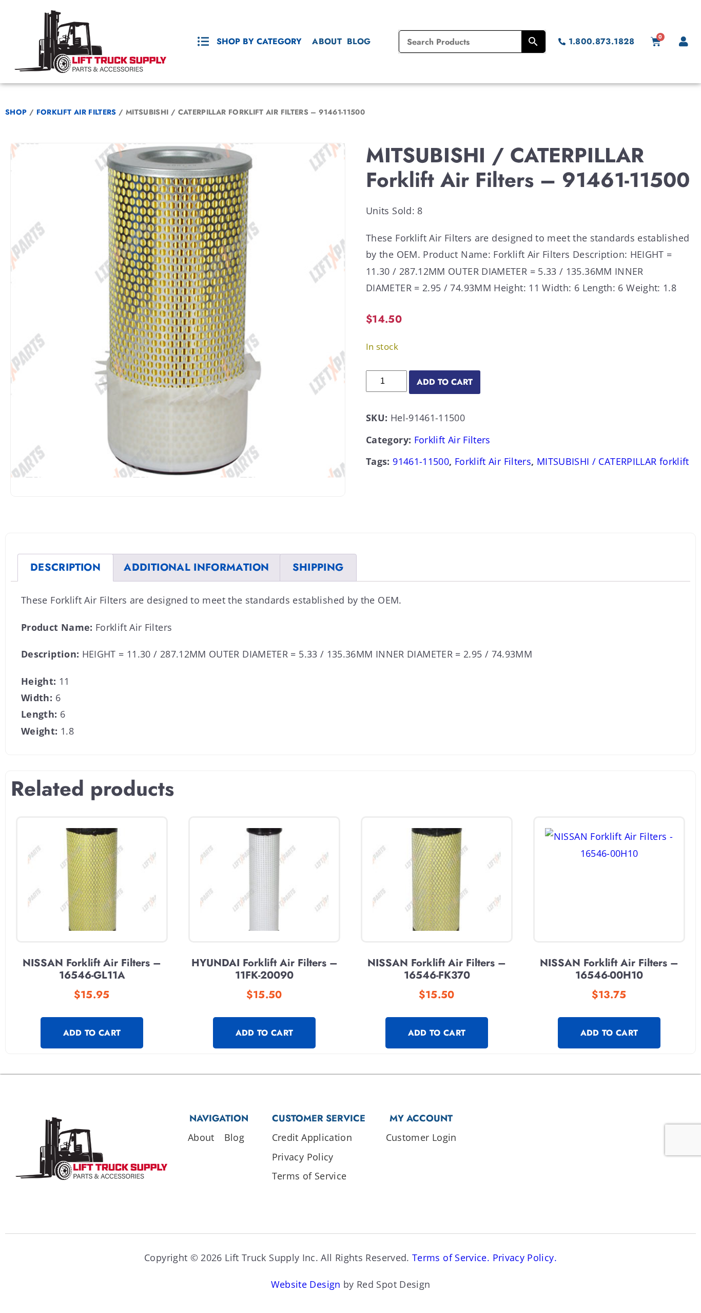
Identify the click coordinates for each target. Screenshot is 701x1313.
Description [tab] (65, 567)
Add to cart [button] (92, 1033)
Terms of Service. (451, 1257)
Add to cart (445, 382)
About (327, 41)
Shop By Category (259, 41)
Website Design (306, 1284)
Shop (16, 112)
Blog (359, 41)
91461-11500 (421, 461)
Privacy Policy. (525, 1257)
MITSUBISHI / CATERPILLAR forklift (613, 461)
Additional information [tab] (196, 567)
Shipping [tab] (318, 567)
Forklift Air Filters (76, 112)
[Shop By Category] (203, 41)
